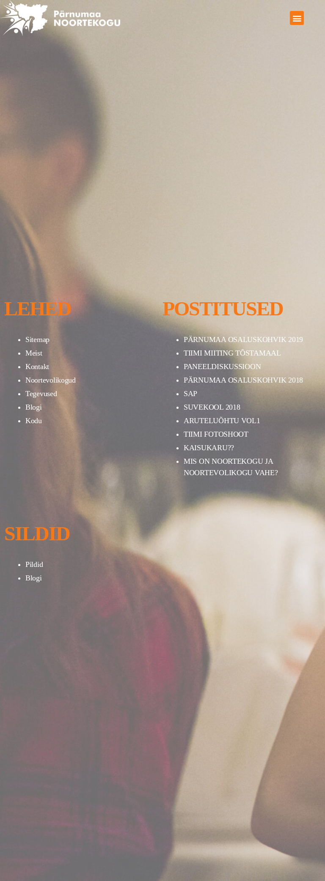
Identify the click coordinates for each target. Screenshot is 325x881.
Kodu (33, 420)
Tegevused (41, 393)
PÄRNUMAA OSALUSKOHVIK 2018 (243, 380)
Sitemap (37, 339)
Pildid (34, 564)
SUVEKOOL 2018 (212, 407)
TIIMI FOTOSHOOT (216, 434)
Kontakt (37, 366)
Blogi (33, 407)
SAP (190, 393)
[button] (297, 18)
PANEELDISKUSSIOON (222, 366)
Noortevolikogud (50, 380)
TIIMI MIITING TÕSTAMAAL (232, 353)
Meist (33, 353)
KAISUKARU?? (209, 447)
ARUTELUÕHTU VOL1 (222, 420)
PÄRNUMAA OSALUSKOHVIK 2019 (243, 339)
